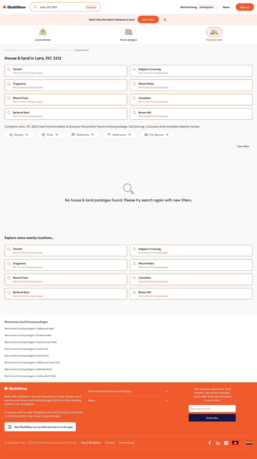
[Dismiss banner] (165, 19)
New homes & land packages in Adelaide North (28, 369)
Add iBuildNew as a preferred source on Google (43, 427)
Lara (66, 49)
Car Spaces (156, 134)
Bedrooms (83, 134)
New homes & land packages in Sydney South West (31, 342)
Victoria (26, 49)
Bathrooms (119, 134)
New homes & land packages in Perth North (27, 355)
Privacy (110, 442)
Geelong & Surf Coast (47, 49)
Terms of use (126, 442)
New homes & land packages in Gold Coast (26, 348)
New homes (11, 49)
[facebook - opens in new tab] (209, 443)
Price (50, 134)
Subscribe (212, 418)
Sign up (244, 7)
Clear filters (243, 146)
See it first (148, 19)
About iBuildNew (91, 442)
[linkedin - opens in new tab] (218, 443)
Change (91, 7)
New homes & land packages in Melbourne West (29, 328)
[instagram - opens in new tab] (226, 443)
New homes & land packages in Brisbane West (28, 335)
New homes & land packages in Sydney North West (30, 376)
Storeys (18, 134)
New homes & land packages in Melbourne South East (32, 362)
